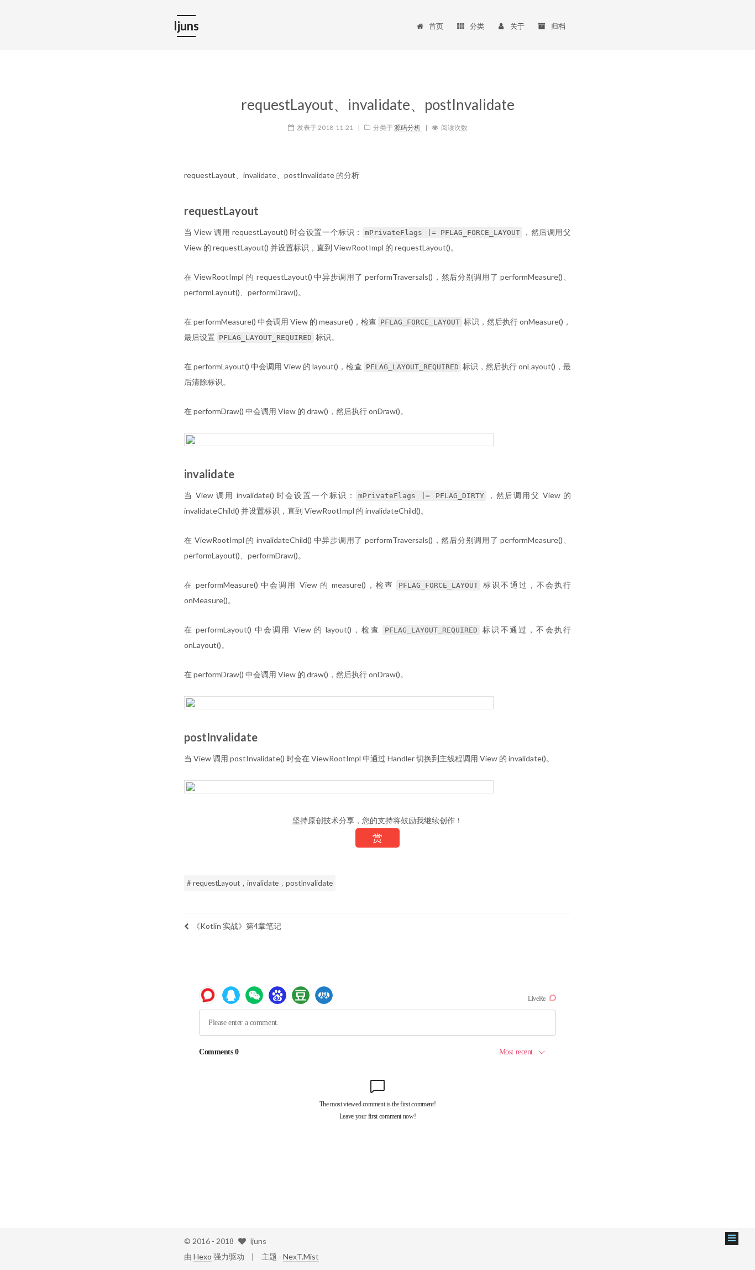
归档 (558, 26)
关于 (517, 26)
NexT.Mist (301, 1256)
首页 (436, 26)
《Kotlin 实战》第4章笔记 (236, 926)
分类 (477, 26)
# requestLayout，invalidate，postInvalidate (260, 883)
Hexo (202, 1256)
